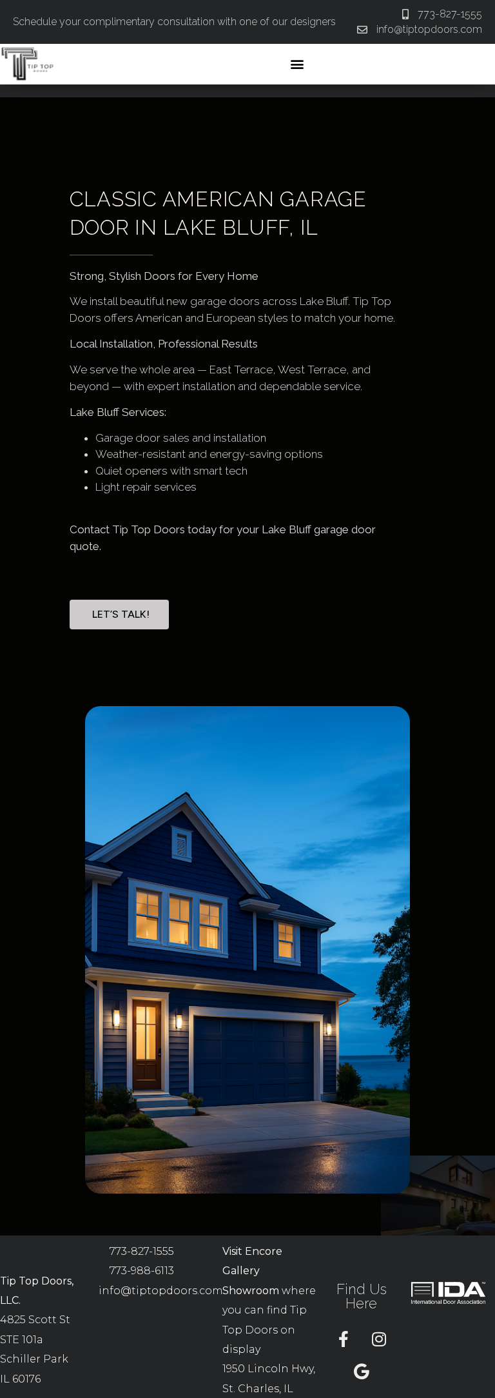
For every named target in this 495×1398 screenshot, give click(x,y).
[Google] (361, 1371)
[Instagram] (379, 1339)
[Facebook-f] (343, 1339)
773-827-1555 (142, 1251)
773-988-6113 (142, 1271)
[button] (296, 64)
